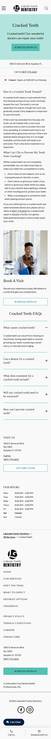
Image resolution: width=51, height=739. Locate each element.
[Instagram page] (29, 709)
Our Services (12, 578)
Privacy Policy (13, 616)
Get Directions (25, 468)
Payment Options (15, 599)
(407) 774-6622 (29, 71)
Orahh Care (11, 636)
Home (7, 571)
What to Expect (14, 592)
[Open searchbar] (46, 8)
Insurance (10, 606)
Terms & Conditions (17, 623)
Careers (9, 630)
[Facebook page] (21, 709)
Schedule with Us (25, 47)
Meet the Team (13, 585)
